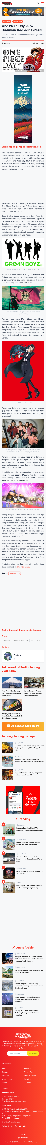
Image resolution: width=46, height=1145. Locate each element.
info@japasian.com (13, 1122)
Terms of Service (30, 1075)
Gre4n (38, 641)
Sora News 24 (14, 573)
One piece (6, 641)
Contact (4, 1072)
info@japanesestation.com (16, 1101)
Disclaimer (27, 1079)
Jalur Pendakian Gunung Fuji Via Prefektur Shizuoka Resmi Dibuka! (11, 693)
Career (4, 1083)
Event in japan (18, 21)
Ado (31, 641)
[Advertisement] (23, 601)
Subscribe (33, 1053)
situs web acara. (23, 567)
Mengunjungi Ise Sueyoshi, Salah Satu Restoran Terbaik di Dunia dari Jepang (12, 716)
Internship (27, 1068)
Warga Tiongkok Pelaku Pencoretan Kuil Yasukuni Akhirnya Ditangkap (33, 693)
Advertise (5, 1075)
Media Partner (7, 1079)
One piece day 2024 (20, 641)
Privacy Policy (29, 1072)
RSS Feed (27, 1083)
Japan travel (6, 21)
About (4, 1068)
